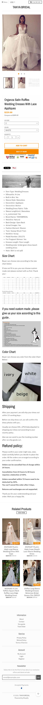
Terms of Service (21, 643)
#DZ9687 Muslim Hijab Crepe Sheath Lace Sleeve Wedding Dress (32, 550)
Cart (36, 2)
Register (21, 659)
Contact (21, 622)
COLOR (6, 127)
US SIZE (6, 120)
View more (21, 512)
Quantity (7, 134)
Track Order (21, 627)
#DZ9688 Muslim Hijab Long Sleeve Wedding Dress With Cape (11, 550)
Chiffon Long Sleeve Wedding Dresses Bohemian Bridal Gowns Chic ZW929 (32, 591)
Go (38, 677)
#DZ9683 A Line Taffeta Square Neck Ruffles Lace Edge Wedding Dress (11, 591)
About (21, 619)
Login (21, 656)
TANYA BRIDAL (21, 7)
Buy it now (21, 151)
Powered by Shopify (21, 698)
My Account (22, 654)
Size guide (21, 624)
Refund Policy (21, 640)
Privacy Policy (21, 638)
